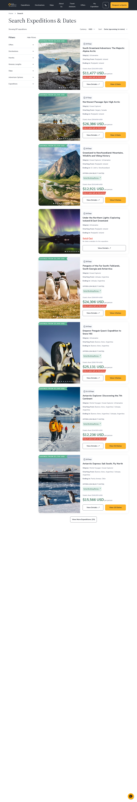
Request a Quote (119, 5)
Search (20, 13)
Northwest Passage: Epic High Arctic (101, 102)
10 (78, 87)
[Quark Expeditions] (13, 5)
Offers (83, 5)
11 (78, 138)
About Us (61, 5)
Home (11, 13)
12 (76, 203)
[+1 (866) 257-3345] (106, 5)
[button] (131, 796)
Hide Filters (31, 37)
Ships (52, 5)
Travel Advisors (72, 5)
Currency (83, 29)
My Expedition (94, 5)
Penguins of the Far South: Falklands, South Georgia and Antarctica (101, 267)
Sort (100, 29)
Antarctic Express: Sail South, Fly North (103, 463)
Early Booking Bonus (91, 178)
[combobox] (92, 29)
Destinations (40, 5)
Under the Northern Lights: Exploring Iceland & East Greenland (101, 219)
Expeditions (25, 5)
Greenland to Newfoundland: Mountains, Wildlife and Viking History (103, 154)
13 (78, 203)
